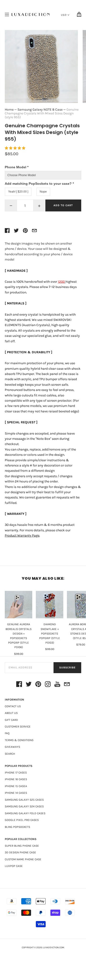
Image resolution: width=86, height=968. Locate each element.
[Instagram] (48, 685)
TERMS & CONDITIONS (19, 740)
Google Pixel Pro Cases (22, 820)
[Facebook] (19, 685)
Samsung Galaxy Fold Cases (25, 813)
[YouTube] (57, 685)
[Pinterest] (38, 685)
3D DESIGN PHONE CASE (20, 852)
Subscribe (67, 667)
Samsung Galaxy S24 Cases (24, 806)
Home (9, 110)
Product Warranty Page (22, 535)
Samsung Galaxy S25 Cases (24, 799)
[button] (15, 148)
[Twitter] (29, 685)
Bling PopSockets (17, 827)
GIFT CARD (11, 720)
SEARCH (10, 753)
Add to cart (63, 205)
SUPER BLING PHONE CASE (22, 845)
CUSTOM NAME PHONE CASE (23, 859)
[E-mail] (67, 685)
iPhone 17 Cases (16, 772)
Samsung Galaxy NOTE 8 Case (40, 110)
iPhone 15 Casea (16, 786)
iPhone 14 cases (16, 792)
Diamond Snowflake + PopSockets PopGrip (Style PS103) (49, 633)
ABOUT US (11, 713)
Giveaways (12, 746)
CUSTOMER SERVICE (18, 726)
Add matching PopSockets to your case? (39, 183)
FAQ (7, 733)
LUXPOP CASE (14, 866)
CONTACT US (13, 706)
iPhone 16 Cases (16, 779)
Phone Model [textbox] (16, 167)
